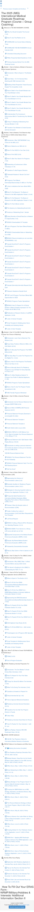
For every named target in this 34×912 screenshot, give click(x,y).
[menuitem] (1, 4)
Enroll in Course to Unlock (17, 907)
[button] (1, 1)
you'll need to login (24, 905)
